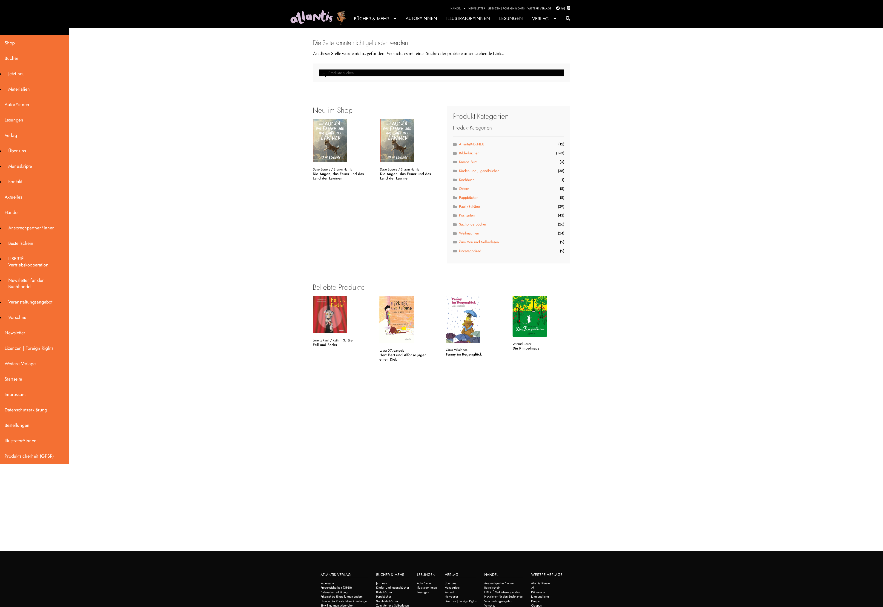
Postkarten (467, 215)
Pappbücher (468, 197)
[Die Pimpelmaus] (541, 316)
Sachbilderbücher (472, 224)
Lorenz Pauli (321, 340)
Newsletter (476, 8)
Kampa (535, 601)
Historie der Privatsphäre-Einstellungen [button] (344, 601)
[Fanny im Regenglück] (474, 319)
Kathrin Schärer (343, 340)
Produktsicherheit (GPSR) (29, 456)
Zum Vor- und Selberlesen (479, 242)
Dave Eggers (321, 169)
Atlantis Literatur (541, 583)
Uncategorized (470, 251)
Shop (10, 43)
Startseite (13, 379)
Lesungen (511, 18)
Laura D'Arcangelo (391, 350)
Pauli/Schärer (469, 206)
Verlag (540, 18)
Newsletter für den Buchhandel (26, 283)
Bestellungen (17, 425)
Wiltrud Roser (522, 343)
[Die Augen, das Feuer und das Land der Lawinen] (341, 140)
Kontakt (15, 181)
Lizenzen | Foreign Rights (506, 8)
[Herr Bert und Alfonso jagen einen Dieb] (407, 319)
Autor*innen (421, 18)
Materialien (19, 89)
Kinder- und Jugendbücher (479, 170)
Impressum (15, 394)
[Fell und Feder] (341, 314)
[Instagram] (562, 8)
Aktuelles (13, 197)
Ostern (464, 188)
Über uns (17, 150)
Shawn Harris (343, 169)
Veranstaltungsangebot (30, 302)
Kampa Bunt (468, 162)
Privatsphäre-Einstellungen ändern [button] (342, 596)
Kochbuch (466, 179)
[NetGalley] (567, 8)
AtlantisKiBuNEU (471, 144)
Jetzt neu (16, 73)
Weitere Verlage (539, 8)
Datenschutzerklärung (26, 410)
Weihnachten (469, 233)
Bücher (11, 58)
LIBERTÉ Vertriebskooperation (28, 261)
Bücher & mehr (371, 18)
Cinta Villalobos (456, 349)
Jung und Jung (540, 596)
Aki (533, 587)
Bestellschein (20, 243)
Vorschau (17, 317)
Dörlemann (538, 592)
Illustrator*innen (468, 18)
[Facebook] (557, 8)
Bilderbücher (469, 153)
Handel (455, 8)
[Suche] (565, 18)
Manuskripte (20, 166)
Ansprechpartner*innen (31, 228)
